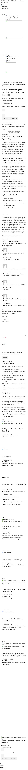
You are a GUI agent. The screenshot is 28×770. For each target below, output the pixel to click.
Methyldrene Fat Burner (6, 706)
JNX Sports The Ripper (6, 711)
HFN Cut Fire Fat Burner (18, 708)
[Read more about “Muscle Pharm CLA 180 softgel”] (3, 572)
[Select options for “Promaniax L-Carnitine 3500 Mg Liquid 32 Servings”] (3, 635)
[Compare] (3, 426)
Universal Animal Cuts (18, 711)
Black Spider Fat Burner (15, 704)
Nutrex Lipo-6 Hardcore (16, 703)
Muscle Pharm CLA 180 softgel (12, 560)
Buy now (14, 118)
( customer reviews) (7, 100)
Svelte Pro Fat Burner (6, 708)
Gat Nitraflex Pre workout (12, 690)
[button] (3, 471)
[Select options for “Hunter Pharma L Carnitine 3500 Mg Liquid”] (3, 511)
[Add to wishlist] (3, 438)
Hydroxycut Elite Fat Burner (19, 710)
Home (3, 82)
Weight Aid (8, 82)
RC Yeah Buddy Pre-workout (15, 692)
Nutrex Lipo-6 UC (5, 703)
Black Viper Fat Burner (18, 706)
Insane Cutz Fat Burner (6, 710)
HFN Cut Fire (6, 457)
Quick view (3, 445)
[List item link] (14, 713)
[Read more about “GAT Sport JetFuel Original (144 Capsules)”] (3, 442)
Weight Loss (21, 126)
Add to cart (6, 118)
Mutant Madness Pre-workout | (8, 687)
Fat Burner (13, 82)
